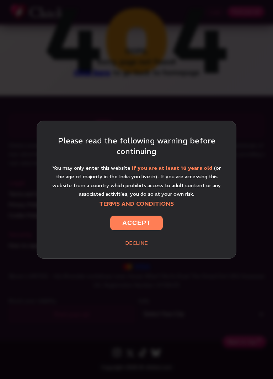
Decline (136, 243)
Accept (136, 222)
